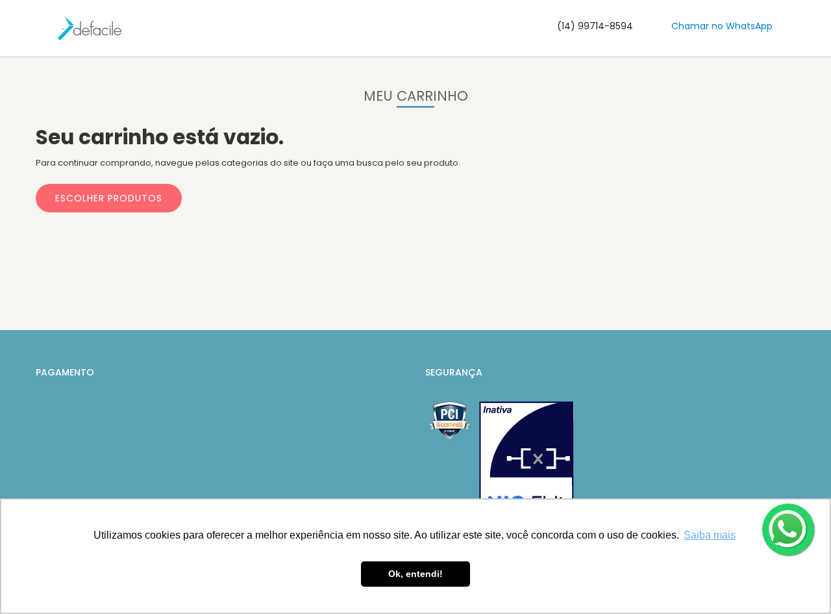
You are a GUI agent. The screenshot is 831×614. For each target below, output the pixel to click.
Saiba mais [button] (710, 535)
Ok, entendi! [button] (415, 574)
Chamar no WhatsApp (722, 25)
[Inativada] (526, 465)
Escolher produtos (108, 198)
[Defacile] (89, 28)
